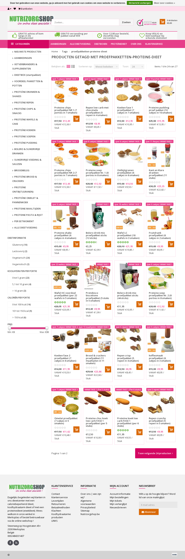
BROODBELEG (21, 170)
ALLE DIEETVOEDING (80, 43)
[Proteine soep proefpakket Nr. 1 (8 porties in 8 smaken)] (97, 153)
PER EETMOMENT (24, 221)
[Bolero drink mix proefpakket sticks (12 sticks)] (97, 216)
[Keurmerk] (146, 22)
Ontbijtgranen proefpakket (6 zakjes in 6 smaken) (128, 173)
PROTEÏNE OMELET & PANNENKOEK (25, 200)
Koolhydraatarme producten (61, 515)
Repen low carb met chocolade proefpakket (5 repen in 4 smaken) (97, 111)
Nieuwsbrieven (118, 507)
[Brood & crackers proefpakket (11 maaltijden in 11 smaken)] (97, 338)
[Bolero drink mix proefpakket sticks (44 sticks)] (129, 276)
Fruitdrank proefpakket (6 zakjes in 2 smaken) (160, 235)
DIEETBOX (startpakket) (27, 75)
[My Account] (9, 8)
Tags (65, 51)
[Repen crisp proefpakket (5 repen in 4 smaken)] (129, 338)
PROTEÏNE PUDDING (25, 142)
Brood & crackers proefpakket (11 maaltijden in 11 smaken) (96, 359)
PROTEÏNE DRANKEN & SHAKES (26, 94)
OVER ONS (136, 43)
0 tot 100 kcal (21, 304)
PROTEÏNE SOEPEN (24, 136)
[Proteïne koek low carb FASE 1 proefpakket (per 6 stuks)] (129, 401)
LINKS (54, 520)
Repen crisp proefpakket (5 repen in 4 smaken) (128, 358)
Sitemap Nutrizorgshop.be (90, 512)
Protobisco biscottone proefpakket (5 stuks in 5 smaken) (97, 296)
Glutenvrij (19, 244)
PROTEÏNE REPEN (24, 102)
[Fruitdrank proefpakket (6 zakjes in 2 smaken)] (161, 216)
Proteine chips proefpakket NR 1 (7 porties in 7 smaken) (65, 110)
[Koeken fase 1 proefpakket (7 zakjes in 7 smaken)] (129, 90)
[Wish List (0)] (15, 8)
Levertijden (57, 500)
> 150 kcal (19, 317)
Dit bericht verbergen (140, 3)
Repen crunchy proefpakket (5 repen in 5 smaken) (159, 421)
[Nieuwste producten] (16, 542)
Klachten (56, 510)
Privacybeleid (88, 507)
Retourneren (58, 504)
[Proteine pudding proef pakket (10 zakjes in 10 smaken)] (161, 90)
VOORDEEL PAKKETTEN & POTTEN (27, 83)
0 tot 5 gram (20, 277)
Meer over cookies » (164, 3)
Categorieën (22, 43)
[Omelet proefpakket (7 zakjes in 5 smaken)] (66, 401)
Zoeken (126, 22)
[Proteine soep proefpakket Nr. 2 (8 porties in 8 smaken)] (161, 276)
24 (133, 66)
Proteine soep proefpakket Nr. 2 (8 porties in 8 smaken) (160, 295)
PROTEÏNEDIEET (119, 43)
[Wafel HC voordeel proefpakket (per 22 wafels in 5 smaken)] (66, 276)
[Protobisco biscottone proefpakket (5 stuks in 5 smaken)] (97, 276)
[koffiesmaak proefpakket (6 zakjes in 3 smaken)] (161, 338)
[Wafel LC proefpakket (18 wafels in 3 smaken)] (129, 216)
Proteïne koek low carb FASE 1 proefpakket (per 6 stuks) (128, 422)
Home (54, 51)
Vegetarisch (21, 257)
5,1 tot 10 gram (21, 284)
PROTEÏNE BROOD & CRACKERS (24, 179)
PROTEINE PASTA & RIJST (28, 215)
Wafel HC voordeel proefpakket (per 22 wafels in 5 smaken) (65, 295)
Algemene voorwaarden (88, 502)
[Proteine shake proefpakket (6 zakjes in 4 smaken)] (66, 216)
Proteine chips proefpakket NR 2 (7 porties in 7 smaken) (65, 173)
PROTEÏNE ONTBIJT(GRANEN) (22, 189)
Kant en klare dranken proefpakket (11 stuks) (158, 174)
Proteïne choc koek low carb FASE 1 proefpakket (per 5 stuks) (97, 422)
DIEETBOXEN (100, 43)
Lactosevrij (19, 251)
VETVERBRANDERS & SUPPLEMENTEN (24, 66)
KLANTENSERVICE (154, 43)
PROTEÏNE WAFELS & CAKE (25, 121)
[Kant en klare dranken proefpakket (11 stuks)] (161, 153)
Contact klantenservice (59, 495)
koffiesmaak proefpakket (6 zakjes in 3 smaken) (160, 358)
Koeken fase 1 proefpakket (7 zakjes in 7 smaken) (128, 110)
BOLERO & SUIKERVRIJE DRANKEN (26, 151)
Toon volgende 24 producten (154, 453)
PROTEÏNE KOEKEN (24, 130)
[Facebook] (10, 542)
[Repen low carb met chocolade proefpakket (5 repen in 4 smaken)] (97, 90)
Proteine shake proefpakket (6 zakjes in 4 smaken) (65, 235)
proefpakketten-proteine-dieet (89, 51)
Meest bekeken (104, 66)
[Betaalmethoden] (174, 554)
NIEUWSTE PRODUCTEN (27, 51)
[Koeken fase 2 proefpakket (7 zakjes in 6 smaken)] (66, 338)
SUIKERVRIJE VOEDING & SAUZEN (26, 162)
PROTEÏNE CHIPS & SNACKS (24, 111)
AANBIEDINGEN (58, 43)
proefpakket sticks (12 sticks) (96, 235)
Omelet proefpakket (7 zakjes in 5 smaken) (66, 421)
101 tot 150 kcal (22, 311)
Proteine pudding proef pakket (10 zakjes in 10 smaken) (160, 110)
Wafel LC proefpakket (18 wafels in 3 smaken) (128, 235)
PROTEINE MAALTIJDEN (27, 208)
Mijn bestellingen (119, 497)
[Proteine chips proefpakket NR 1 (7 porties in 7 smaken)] (66, 90)
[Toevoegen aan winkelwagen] (76, 119)
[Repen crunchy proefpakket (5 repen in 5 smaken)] (161, 401)
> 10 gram (19, 290)
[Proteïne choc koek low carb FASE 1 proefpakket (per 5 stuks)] (97, 401)
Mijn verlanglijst (118, 504)
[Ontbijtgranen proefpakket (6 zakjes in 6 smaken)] (129, 153)
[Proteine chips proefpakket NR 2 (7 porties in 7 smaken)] (66, 153)
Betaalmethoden (60, 507)
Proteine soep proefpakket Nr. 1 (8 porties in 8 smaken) (97, 173)
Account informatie (120, 493)
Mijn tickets (116, 500)
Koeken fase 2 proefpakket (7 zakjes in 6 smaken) (65, 358)
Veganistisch (20, 264)
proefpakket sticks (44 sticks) (127, 295)
